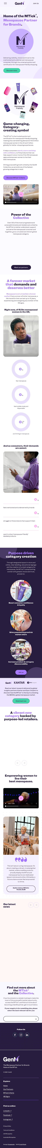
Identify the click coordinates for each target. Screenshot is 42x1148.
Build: (21, 1144)
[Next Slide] (24, 763)
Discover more (11, 70)
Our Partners (8, 1089)
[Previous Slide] (17, 763)
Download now (21, 701)
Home (5, 1086)
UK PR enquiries (7, 1133)
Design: (9, 1144)
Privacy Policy (7, 1126)
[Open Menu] (5, 3)
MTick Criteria (8, 1093)
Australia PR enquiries (9, 1137)
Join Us (36, 3)
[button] (21, 194)
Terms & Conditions (8, 1130)
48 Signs (6, 1096)
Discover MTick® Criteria (15, 178)
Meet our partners (21, 267)
